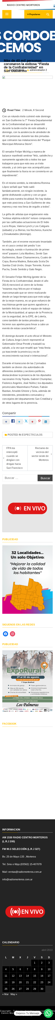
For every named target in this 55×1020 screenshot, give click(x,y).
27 (20, 989)
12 (13, 976)
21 (27, 982)
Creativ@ (27, 1015)
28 (27, 989)
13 (20, 976)
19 (13, 982)
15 (34, 976)
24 (49, 982)
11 (6, 976)
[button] (48, 1013)
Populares (34, 14)
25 (6, 989)
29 (34, 989)
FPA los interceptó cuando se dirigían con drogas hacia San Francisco (14, 458)
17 (49, 976)
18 (6, 982)
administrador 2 (38, 70)
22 (34, 982)
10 (49, 969)
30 (41, 989)
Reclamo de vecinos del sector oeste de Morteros (40, 454)
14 (27, 976)
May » (14, 994)
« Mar (5, 994)
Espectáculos (32, 434)
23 (41, 982)
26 (13, 989)
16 (41, 976)
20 (20, 982)
